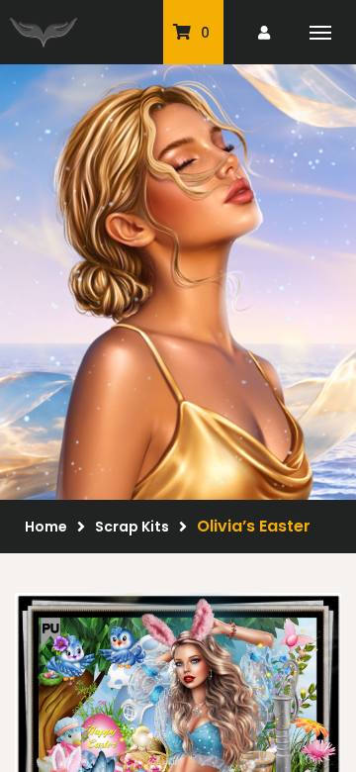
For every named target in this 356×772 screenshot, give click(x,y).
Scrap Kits (132, 526)
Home (46, 526)
